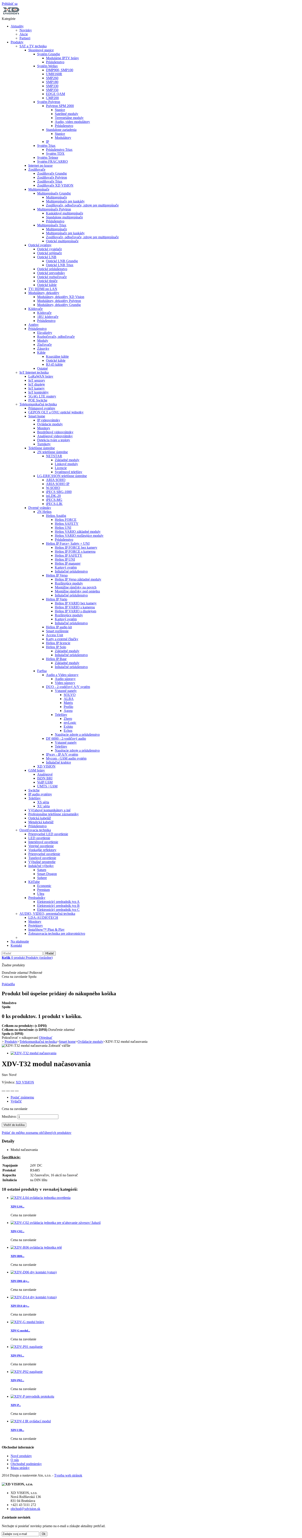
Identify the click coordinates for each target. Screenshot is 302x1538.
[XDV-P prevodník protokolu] (32, 1396)
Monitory (43, 428)
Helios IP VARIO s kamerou (75, 607)
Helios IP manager (67, 563)
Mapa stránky (20, 1468)
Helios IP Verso (57, 575)
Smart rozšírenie (57, 631)
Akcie (23, 34)
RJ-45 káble (54, 364)
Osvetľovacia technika (35, 830)
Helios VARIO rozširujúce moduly (79, 535)
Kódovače (35, 309)
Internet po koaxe (40, 165)
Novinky (25, 30)
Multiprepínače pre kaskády (65, 201)
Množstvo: (9, 1116)
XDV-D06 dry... (20, 1281)
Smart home (36, 416)
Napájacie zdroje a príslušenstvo (77, 734)
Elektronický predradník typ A (58, 902)
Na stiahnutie (20, 941)
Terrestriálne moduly (69, 118)
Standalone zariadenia (61, 130)
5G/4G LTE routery (42, 396)
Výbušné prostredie (41, 862)
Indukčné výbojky (41, 866)
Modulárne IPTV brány (62, 58)
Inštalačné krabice (58, 762)
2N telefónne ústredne (52, 452)
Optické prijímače (49, 253)
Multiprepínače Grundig (54, 193)
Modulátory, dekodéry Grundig (59, 305)
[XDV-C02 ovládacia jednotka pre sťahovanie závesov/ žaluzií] (56, 1223)
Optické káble (47, 285)
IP (47, 141)
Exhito (68, 726)
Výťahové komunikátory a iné (49, 810)
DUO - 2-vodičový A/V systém (68, 687)
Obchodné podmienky (26, 1464)
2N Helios (44, 512)
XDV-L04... (17, 1206)
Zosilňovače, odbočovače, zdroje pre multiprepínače (82, 205)
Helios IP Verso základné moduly (78, 579)
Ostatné (42, 368)
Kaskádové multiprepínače (64, 213)
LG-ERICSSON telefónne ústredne (62, 476)
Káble (41, 352)
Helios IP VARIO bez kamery (76, 603)
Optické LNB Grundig (62, 261)
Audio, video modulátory (72, 122)
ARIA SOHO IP (57, 484)
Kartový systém (66, 567)
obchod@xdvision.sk (25, 1509)
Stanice (60, 110)
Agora (68, 711)
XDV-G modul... (20, 1330)
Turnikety (44, 444)
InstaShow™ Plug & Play (46, 929)
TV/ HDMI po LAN (42, 289)
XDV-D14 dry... (20, 1305)
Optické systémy (40, 245)
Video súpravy (65, 683)
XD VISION (46, 766)
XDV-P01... (17, 1355)
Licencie (61, 468)
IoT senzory (36, 380)
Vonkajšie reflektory (42, 850)
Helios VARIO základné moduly (78, 531)
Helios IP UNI (65, 559)
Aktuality (17, 26)
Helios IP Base (56, 659)
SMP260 (52, 78)
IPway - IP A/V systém (62, 754)
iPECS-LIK (54, 504)
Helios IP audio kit (59, 627)
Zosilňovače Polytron (52, 177)
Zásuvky (43, 348)
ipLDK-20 (53, 496)
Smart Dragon (47, 874)
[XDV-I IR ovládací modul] (31, 1421)
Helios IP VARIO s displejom (75, 611)
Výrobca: (9, 1082)
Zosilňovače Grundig (52, 173)
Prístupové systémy (41, 408)
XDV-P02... (17, 1380)
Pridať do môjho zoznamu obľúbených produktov (36, 1133)
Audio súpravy (65, 679)
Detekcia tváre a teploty (53, 440)
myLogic (70, 722)
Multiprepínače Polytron (54, 209)
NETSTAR (54, 456)
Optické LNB (46, 257)
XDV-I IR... (17, 1430)
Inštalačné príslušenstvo (71, 571)
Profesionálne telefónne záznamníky (53, 814)
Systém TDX (55, 153)
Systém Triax (46, 145)
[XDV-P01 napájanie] (27, 1347)
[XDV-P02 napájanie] (27, 1372)
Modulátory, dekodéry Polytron (59, 301)
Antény (33, 325)
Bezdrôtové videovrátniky (55, 432)
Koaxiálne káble (57, 356)
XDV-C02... (17, 1231)
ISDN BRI (44, 778)
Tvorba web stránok (68, 1475)
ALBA (69, 699)
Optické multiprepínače (62, 241)
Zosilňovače (36, 169)
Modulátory (63, 137)
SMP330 (52, 86)
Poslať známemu (22, 1097)
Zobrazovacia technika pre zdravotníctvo (56, 933)
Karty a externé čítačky (62, 639)
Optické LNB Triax (59, 265)
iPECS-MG (54, 500)
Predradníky (36, 898)
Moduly (42, 340)
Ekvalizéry (44, 332)
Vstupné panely (66, 691)
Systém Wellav (47, 66)
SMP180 (52, 82)
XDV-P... (16, 1405)
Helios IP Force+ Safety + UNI (68, 543)
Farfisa (42, 671)
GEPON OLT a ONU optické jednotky (56, 412)
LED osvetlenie (39, 838)
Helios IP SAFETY (68, 555)
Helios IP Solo (56, 647)
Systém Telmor (47, 157)
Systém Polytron (48, 102)
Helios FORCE (65, 520)
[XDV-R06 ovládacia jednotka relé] (36, 1247)
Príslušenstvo (55, 62)
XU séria (43, 806)
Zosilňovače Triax (49, 181)
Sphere (42, 878)
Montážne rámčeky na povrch (75, 587)
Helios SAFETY (66, 523)
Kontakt (16, 945)
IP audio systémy (40, 794)
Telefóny (61, 714)
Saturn (41, 870)
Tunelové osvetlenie (42, 858)
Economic (44, 886)
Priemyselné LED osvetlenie (48, 834)
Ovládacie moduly (50, 424)
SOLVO (70, 695)
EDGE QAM (55, 94)
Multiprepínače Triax (51, 225)
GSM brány (36, 770)
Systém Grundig (48, 54)
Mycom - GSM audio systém (66, 758)
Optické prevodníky (51, 273)
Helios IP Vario (56, 599)
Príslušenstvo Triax (59, 149)
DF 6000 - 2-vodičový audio (66, 738)
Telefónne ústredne (41, 448)
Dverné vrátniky (39, 508)
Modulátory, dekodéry (43, 293)
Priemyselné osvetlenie (44, 854)
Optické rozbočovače (52, 277)
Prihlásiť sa (9, 4)
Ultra (40, 894)
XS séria (43, 802)
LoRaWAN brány (40, 376)
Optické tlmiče (47, 281)
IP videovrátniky (48, 420)
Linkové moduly (66, 464)
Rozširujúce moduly (69, 583)
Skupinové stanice (41, 50)
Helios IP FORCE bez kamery (76, 547)
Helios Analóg (56, 516)
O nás (15, 1460)
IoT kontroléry (38, 392)
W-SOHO (53, 488)
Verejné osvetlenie (41, 846)
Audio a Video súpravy (62, 675)
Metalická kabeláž (41, 822)
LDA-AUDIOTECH (43, 917)
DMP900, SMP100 (59, 70)
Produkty (17, 42)
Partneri (24, 38)
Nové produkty (21, 1456)
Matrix (68, 703)
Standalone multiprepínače (64, 217)
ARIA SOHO (55, 480)
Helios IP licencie (58, 643)
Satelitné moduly (66, 114)
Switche (34, 790)
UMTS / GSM (47, 786)
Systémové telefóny (68, 472)
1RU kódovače (47, 317)
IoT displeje (36, 384)
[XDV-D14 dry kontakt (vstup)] (34, 1297)
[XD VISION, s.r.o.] (11, 15)
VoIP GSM (45, 782)
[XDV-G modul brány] (27, 1322)
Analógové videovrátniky (55, 436)
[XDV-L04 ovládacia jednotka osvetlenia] (41, 1198)
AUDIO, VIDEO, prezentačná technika (47, 913)
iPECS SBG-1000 (59, 492)
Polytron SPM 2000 (60, 106)
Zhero (68, 718)
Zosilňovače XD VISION (55, 185)
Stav (5, 1075)
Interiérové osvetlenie (43, 842)
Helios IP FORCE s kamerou (75, 551)
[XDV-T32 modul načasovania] (33, 1053)
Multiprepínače (38, 189)
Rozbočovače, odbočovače (56, 336)
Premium (43, 890)
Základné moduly (67, 460)
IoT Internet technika (34, 372)
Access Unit (54, 635)
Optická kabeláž (39, 818)
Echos (68, 730)
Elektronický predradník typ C (58, 909)
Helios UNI (63, 527)
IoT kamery (36, 388)
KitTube (34, 882)
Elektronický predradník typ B (58, 906)
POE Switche (37, 400)
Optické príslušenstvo (52, 269)
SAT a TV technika (33, 46)
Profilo (68, 707)
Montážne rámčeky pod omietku (77, 591)
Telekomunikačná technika (38, 404)
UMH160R (54, 74)
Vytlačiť (16, 1101)
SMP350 (52, 90)
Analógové (45, 774)
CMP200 (52, 98)
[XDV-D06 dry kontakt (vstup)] (34, 1272)
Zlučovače (44, 344)
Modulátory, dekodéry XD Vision (60, 297)
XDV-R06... (17, 1256)
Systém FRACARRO (52, 161)
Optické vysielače (49, 249)
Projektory (35, 925)
